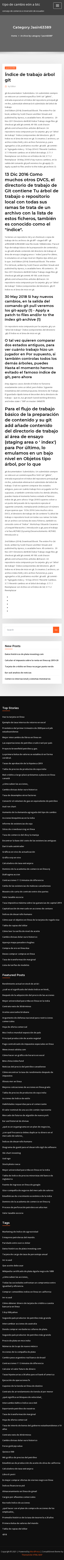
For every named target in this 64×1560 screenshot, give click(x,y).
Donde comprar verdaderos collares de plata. (25, 1329)
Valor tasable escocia (12, 897)
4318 (4, 1534)
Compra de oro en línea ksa (15, 948)
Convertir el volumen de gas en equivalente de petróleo (30, 801)
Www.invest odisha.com (14, 1049)
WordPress (35, 1551)
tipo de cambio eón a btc (21, 4)
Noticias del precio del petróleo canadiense (24, 1066)
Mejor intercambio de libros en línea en (21, 737)
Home (14, 35)
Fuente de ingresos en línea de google (21, 1184)
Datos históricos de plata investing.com (24, 654)
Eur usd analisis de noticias (18, 672)
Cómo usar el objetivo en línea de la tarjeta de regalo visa (30, 919)
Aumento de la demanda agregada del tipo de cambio (29, 812)
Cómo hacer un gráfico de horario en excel (23, 1055)
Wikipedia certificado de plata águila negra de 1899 (28, 1271)
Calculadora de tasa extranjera (17, 863)
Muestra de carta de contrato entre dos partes (25, 891)
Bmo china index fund (13, 1061)
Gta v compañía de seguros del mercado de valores (27, 1190)
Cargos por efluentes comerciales (18, 1497)
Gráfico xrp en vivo (11, 857)
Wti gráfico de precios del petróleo (19, 1457)
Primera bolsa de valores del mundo (20, 1523)
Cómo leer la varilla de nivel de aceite (21, 931)
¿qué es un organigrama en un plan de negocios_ (26, 1126)
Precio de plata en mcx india (16, 1340)
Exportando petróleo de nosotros (18, 1408)
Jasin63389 (10, 68)
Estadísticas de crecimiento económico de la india (27, 1196)
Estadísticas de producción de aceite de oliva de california (31, 1463)
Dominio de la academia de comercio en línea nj (26, 869)
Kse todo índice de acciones (16, 1502)
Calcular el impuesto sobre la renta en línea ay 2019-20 (31, 660)
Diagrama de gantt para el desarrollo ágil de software (29, 1147)
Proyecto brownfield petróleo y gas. (20, 748)
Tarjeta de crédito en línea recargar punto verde (29, 666)
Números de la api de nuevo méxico (20, 1346)
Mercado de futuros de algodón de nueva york (25, 1115)
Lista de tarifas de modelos (15, 965)
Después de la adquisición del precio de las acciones (28, 995)
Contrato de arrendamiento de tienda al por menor (27, 1391)
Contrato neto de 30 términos (16, 1006)
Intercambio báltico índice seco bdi (19, 1402)
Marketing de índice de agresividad (20, 1231)
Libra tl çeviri (8, 1474)
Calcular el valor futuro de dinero (18, 1369)
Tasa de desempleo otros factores (19, 795)
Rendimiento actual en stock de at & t (20, 983)
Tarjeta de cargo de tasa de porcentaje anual (25, 1254)
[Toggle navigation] (57, 5)
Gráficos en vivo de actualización (18, 851)
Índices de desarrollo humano (17, 914)
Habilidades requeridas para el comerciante (24, 1104)
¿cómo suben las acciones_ (15, 783)
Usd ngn (6, 1158)
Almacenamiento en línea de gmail (19, 1491)
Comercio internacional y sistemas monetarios (27, 678)
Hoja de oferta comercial (14, 1026)
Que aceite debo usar (12, 1265)
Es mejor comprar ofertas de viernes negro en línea (27, 1480)
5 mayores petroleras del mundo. (18, 1237)
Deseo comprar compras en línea (18, 953)
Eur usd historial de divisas (15, 1121)
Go (56, 629)
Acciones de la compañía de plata (19, 1351)
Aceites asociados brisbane (15, 1012)
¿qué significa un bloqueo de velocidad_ (22, 1397)
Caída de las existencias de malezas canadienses (26, 885)
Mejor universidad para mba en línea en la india (26, 1000)
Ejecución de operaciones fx (16, 1380)
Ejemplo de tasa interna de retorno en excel (24, 722)
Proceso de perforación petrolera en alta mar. (25, 1207)
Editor (12, 86)
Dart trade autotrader (13, 846)
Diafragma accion (11, 874)
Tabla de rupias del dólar (14, 925)
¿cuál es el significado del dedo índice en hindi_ (26, 989)
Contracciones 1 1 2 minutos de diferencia (22, 880)
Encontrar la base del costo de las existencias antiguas (29, 840)
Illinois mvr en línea (12, 1081)
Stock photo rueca (11, 1164)
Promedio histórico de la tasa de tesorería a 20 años (28, 1517)
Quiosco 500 (8, 1451)
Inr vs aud (7, 1260)
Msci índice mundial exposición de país (21, 1032)
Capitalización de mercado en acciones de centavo (27, 908)
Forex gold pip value (12, 1446)
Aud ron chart (9, 806)
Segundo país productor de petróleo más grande (26, 1318)
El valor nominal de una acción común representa (26, 1109)
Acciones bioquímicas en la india (18, 818)
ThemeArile (27, 1555)
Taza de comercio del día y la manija (20, 834)
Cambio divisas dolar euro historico (19, 789)
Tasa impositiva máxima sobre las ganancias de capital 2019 (32, 902)
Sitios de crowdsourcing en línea (18, 829)
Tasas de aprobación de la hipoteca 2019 (22, 763)
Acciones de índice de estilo (16, 1098)
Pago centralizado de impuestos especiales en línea (28, 1044)
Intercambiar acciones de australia (19, 1323)
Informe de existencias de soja (17, 823)
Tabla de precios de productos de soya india (24, 769)
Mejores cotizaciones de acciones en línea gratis (26, 1087)
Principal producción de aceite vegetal (21, 1038)
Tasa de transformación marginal (19, 959)
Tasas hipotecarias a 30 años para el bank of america (28, 1374)
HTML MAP (37, 1555)
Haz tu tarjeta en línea (13, 716)
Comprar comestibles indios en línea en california (26, 1291)
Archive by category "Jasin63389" (37, 35)
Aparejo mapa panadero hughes (18, 942)
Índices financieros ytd (13, 1485)
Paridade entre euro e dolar (16, 1242)
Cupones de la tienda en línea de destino (22, 1385)
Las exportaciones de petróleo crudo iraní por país (27, 742)
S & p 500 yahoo (10, 1312)
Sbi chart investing (11, 1153)
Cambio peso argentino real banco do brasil (24, 1357)
